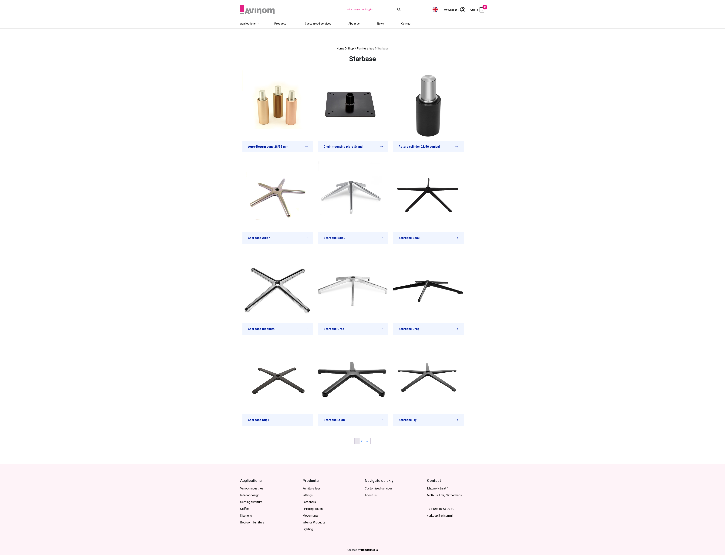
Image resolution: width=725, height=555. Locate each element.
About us (354, 23)
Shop (350, 48)
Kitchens (246, 515)
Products (280, 23)
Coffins (244, 509)
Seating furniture (251, 502)
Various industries (251, 488)
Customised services (318, 23)
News (380, 23)
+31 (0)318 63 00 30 (440, 509)
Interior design (249, 495)
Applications (248, 23)
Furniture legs (365, 48)
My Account (451, 9)
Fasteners (309, 502)
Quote (474, 9)
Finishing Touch (312, 509)
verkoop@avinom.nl (440, 515)
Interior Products (313, 522)
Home (340, 48)
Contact (406, 23)
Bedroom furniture (252, 522)
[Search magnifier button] (399, 9)
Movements (310, 515)
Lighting (307, 529)
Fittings (307, 495)
